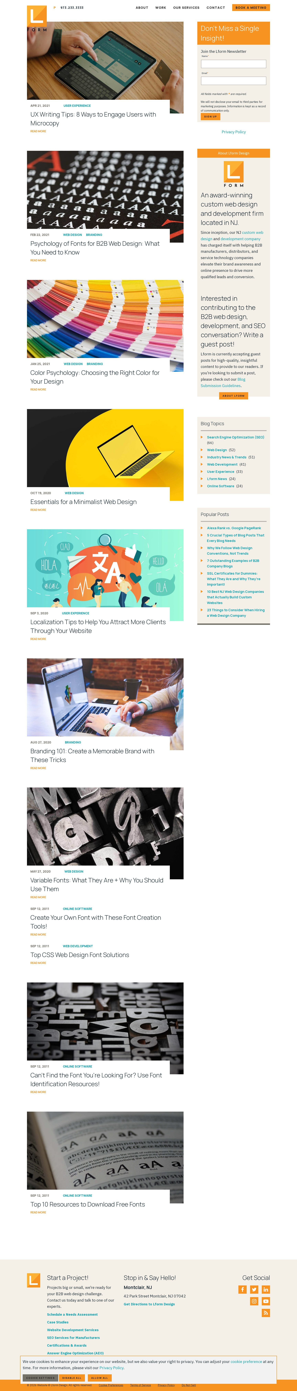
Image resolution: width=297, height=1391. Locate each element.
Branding (94, 235)
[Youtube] (266, 1301)
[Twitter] (254, 1289)
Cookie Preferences (111, 1385)
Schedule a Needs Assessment (72, 1314)
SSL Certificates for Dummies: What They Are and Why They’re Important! (233, 579)
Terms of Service (140, 1385)
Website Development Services (73, 1330)
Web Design (72, 235)
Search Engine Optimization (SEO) (236, 437)
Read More (38, 131)
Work (160, 8)
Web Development (78, 946)
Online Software (77, 909)
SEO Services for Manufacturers (73, 1337)
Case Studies (58, 1322)
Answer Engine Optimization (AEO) (75, 1353)
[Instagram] (254, 1301)
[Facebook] (242, 1289)
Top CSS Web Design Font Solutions (79, 954)
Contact (216, 8)
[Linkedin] (266, 1289)
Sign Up (210, 116)
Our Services (186, 8)
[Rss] (266, 1313)
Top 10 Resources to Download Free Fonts (87, 1204)
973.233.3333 (72, 8)
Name (205, 56)
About (142, 8)
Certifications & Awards (67, 1345)
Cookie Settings (40, 1377)
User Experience (77, 106)
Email (204, 73)
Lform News (217, 478)
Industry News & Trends (227, 457)
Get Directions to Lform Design (149, 1304)
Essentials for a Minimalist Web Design (83, 501)
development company (240, 238)
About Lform (234, 395)
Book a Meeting (251, 8)
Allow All (99, 1377)
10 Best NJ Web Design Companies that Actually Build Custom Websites (235, 597)
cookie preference (246, 1361)
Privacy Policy (234, 131)
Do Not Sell (189, 1385)
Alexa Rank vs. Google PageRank (234, 528)
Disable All (71, 1377)
